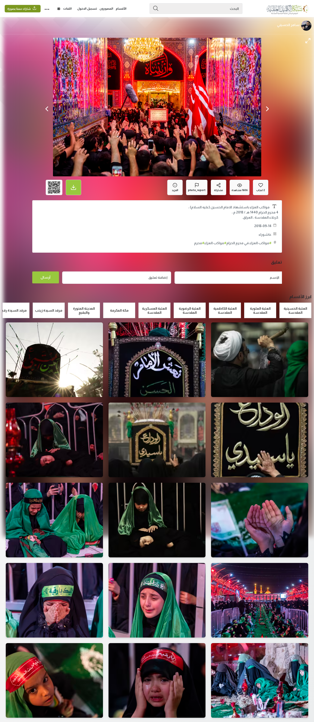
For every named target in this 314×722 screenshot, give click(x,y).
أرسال (45, 277)
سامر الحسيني (288, 25)
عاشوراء (265, 234)
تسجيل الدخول (87, 8)
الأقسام (121, 8)
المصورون (106, 8)
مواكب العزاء (215, 243)
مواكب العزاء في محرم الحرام (248, 243)
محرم (199, 243)
